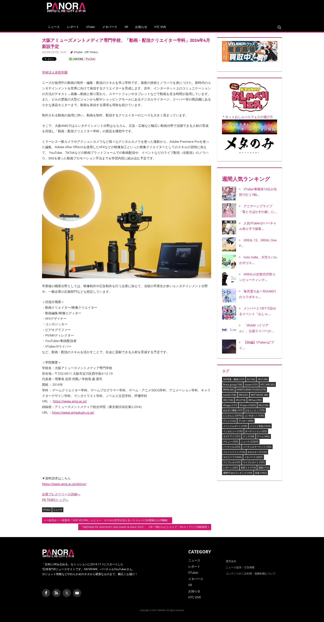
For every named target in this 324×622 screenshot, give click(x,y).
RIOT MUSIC (259, 394)
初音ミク (248, 467)
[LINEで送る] (76, 58)
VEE (228, 400)
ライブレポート (254, 462)
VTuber (90, 27)
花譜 (263, 467)
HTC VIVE (160, 27)
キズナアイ (231, 436)
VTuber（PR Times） (87, 52)
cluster (251, 384)
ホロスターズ (257, 452)
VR (126, 27)
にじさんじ (232, 415)
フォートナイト (234, 452)
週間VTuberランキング (237, 472)
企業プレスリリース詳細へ (61, 494)
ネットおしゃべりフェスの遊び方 (249, 117)
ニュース (54, 27)
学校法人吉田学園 (55, 72)
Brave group (232, 384)
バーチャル (231, 446)
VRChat (255, 400)
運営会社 (231, 561)
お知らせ (141, 27)
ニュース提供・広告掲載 (240, 567)
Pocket (90, 58)
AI (251, 379)
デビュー (230, 441)
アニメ (229, 420)
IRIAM (228, 389)
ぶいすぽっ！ (254, 415)
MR (243, 394)
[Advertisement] (211, 10)
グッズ (248, 436)
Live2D (229, 394)
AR (263, 379)
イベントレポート (235, 426)
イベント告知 (260, 426)
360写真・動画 (233, 379)
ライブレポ (231, 462)
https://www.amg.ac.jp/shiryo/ (64, 484)
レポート (73, 27)
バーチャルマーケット (257, 446)
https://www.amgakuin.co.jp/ (73, 412)
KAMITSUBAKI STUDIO (251, 389)
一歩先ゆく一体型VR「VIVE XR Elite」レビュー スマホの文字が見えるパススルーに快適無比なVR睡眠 (108, 520)
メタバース (109, 27)
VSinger (230, 405)
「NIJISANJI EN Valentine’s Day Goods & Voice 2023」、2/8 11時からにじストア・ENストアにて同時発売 (143, 527)
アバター (246, 420)
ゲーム (263, 436)
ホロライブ (232, 457)
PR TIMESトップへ (55, 500)
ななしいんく (255, 410)
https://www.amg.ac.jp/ (70, 401)
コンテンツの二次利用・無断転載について (251, 573)
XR (263, 405)
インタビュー (233, 431)
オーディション (256, 431)
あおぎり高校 (233, 410)
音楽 (261, 472)
